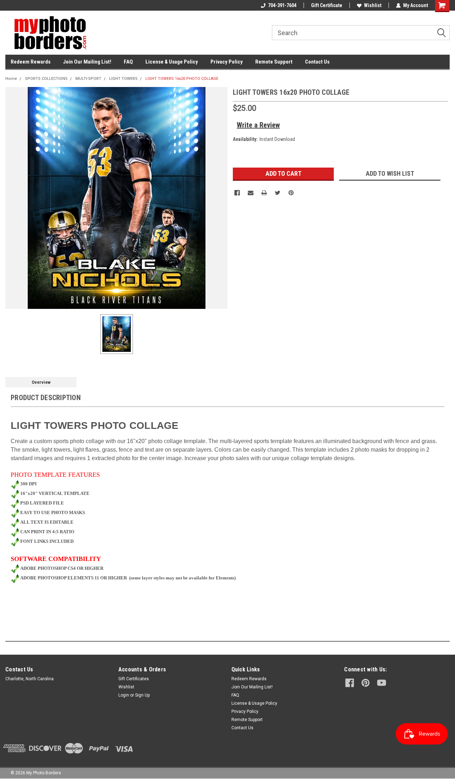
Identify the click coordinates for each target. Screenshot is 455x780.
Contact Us (317, 62)
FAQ (128, 62)
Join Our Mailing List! (87, 62)
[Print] (264, 193)
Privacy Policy (226, 62)
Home (11, 78)
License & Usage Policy (171, 62)
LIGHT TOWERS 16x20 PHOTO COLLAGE (181, 78)
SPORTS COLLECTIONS (46, 78)
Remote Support (274, 62)
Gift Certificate (326, 5)
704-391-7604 (282, 5)
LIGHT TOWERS (123, 78)
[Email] (250, 193)
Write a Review (258, 125)
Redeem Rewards (30, 62)
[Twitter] (277, 193)
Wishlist (372, 5)
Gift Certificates (133, 678)
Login (123, 695)
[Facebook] (237, 193)
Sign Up (142, 695)
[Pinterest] (291, 193)
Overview (41, 382)
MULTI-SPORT (88, 78)
